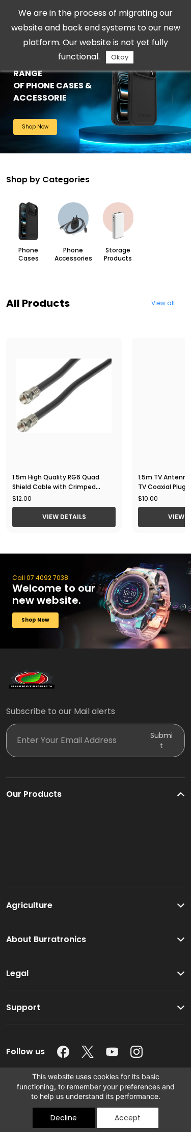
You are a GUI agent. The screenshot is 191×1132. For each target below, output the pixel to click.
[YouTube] (112, 1052)
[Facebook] (63, 1052)
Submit (161, 740)
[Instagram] (136, 1052)
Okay (119, 57)
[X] (87, 1052)
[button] (35, 127)
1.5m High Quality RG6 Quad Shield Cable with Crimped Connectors (55, 487)
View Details (64, 516)
